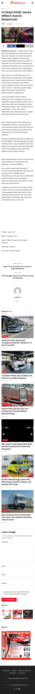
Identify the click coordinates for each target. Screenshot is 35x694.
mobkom (10, 24)
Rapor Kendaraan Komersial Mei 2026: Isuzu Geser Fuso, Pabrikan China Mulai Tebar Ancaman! (16, 517)
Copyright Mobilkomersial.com (20, 685)
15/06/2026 (5, 487)
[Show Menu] (2, 3)
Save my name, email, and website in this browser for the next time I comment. (16, 593)
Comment (5, 542)
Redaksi (14, 670)
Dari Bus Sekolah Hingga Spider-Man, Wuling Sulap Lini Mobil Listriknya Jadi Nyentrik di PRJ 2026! (16, 481)
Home (3, 8)
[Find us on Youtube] (19, 689)
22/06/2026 (5, 347)
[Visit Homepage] (17, 3)
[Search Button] (33, 3)
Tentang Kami (6, 670)
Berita (7, 8)
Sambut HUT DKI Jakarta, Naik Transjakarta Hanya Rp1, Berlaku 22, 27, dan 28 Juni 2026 (16, 342)
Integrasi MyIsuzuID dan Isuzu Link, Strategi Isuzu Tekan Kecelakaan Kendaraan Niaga (14, 411)
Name (4, 566)
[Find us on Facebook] (14, 689)
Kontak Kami (21, 673)
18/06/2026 (5, 416)
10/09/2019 (19, 24)
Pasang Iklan (12, 673)
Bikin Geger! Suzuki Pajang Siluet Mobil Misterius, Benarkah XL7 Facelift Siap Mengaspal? (16, 446)
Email (3, 575)
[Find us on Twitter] (16, 689)
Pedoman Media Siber (25, 670)
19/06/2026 (5, 380)
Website (4, 583)
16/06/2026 (5, 451)
